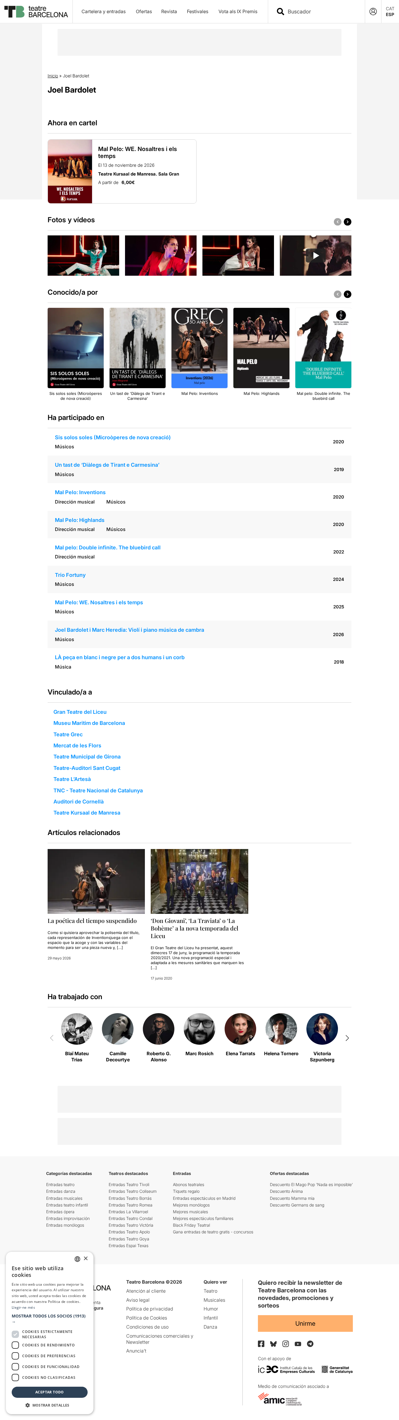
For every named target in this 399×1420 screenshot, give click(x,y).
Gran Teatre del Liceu (80, 712)
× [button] (85, 1258)
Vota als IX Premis (237, 11)
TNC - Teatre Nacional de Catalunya (98, 790)
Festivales (197, 11)
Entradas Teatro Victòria (131, 1225)
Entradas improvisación (68, 1218)
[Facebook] (261, 1344)
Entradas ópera (60, 1211)
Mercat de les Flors (77, 745)
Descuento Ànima (286, 1191)
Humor (211, 1309)
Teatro (210, 1291)
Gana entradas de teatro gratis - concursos (213, 1231)
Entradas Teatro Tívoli (129, 1184)
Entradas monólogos (65, 1225)
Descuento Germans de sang (297, 1204)
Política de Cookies (146, 1318)
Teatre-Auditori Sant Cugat (86, 768)
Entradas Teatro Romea (130, 1204)
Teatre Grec (68, 734)
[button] (50, 1318)
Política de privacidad (149, 1309)
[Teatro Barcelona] (36, 12)
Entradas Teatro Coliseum (133, 1191)
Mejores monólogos (191, 1204)
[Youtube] (298, 1344)
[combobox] (321, 11)
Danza (210, 1327)
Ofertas (144, 11)
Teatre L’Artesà (72, 779)
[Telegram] (310, 1344)
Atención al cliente (146, 1291)
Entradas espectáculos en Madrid (204, 1198)
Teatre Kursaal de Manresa (86, 813)
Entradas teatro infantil (67, 1204)
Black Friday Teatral (191, 1225)
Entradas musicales (64, 1198)
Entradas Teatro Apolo (129, 1231)
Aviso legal (138, 1300)
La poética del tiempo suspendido (92, 920)
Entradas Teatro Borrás (130, 1198)
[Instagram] (285, 1344)
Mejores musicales (190, 1211)
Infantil (211, 1318)
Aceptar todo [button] (49, 1392)
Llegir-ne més (23, 1307)
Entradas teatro (60, 1184)
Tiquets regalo (186, 1191)
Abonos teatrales (188, 1184)
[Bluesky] (273, 1344)
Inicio (53, 76)
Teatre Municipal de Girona (87, 757)
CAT (390, 8)
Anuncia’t (136, 1351)
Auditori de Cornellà (78, 801)
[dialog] (49, 1333)
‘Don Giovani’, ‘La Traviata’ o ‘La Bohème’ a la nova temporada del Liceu (194, 928)
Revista (169, 11)
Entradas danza (60, 1191)
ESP (390, 14)
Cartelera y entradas (103, 11)
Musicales (214, 1300)
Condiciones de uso (147, 1327)
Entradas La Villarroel (128, 1211)
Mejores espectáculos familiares (203, 1218)
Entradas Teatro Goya (129, 1238)
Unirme (305, 1323)
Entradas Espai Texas (128, 1245)
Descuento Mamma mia (292, 1198)
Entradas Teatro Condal (130, 1218)
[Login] (373, 11)
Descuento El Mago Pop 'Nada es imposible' (311, 1184)
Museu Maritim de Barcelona (89, 723)
